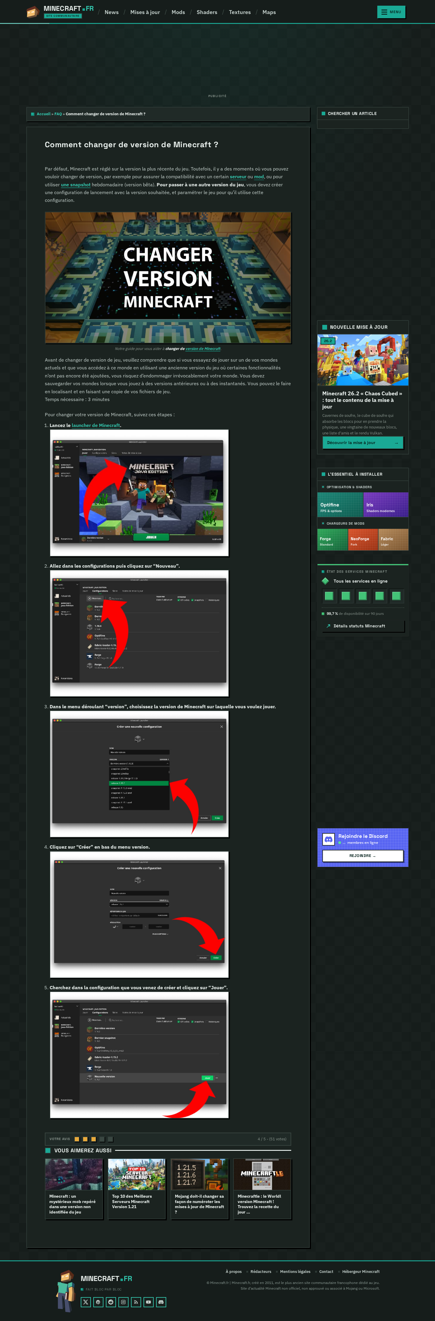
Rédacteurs (261, 1272)
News (112, 12)
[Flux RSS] (136, 1302)
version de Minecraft (202, 348)
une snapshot (76, 185)
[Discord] (161, 1302)
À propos (234, 1272)
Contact (326, 1272)
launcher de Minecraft (96, 425)
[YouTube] (149, 1302)
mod (259, 176)
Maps (269, 12)
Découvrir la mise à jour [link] (363, 442)
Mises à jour (145, 12)
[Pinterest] (98, 1302)
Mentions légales (295, 1272)
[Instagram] (123, 1302)
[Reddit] (111, 1302)
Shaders (207, 12)
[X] (86, 1302)
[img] (329, 595)
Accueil (44, 113)
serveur (238, 176)
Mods (178, 12)
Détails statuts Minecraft (359, 626)
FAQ (58, 113)
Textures (240, 12)
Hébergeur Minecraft (361, 1272)
